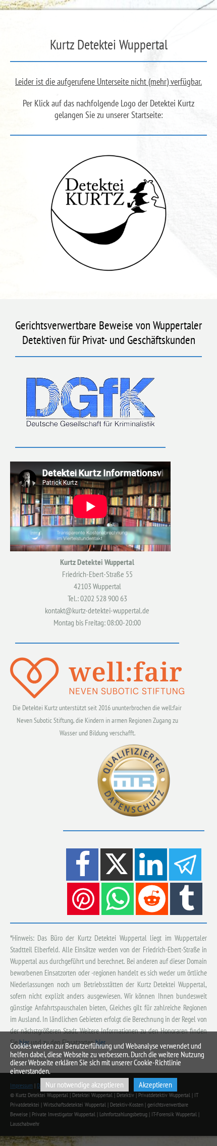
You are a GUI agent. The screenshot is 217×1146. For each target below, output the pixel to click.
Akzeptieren (155, 1084)
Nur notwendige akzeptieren (84, 1084)
